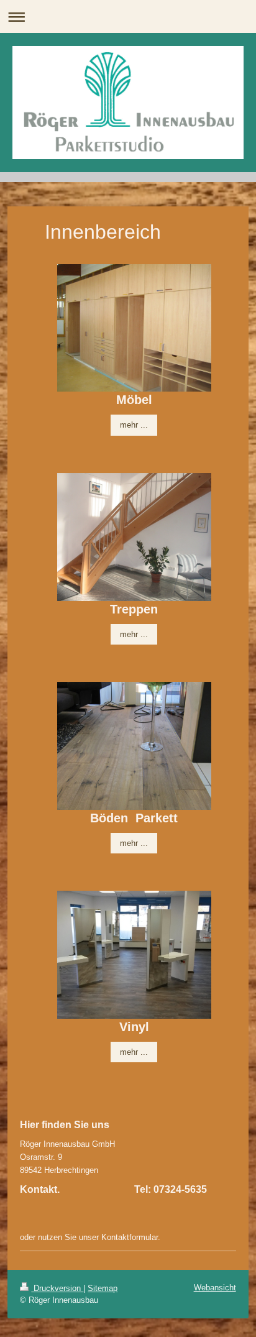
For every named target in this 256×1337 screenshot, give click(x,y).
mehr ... (134, 425)
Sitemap (102, 1288)
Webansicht (215, 1287)
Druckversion (57, 1288)
